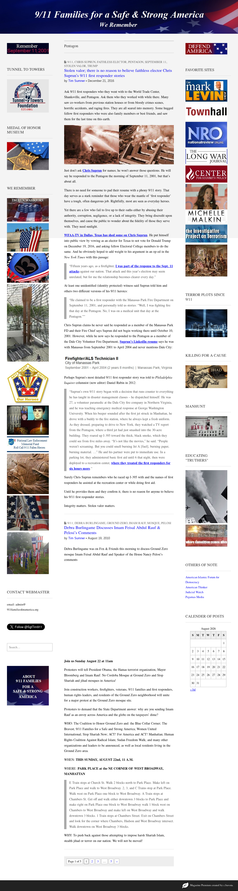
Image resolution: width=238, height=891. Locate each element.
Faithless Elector (112, 62)
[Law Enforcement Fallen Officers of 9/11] (28, 451)
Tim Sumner (76, 81)
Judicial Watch (194, 592)
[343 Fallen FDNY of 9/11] (28, 493)
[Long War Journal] (206, 163)
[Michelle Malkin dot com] (206, 222)
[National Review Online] (206, 147)
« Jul (193, 690)
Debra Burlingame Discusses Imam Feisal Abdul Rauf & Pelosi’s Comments (112, 530)
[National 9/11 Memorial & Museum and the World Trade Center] (28, 360)
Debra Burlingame (90, 523)
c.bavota (228, 885)
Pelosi (166, 523)
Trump (92, 66)
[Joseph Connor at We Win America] (206, 275)
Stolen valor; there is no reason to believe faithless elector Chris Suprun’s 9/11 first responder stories (118, 72)
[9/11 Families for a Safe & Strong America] (119, 17)
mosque (153, 523)
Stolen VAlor (75, 66)
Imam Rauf (137, 523)
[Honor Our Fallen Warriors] (28, 221)
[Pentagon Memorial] (28, 251)
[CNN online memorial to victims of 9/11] (28, 434)
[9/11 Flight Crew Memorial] (28, 403)
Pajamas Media (194, 597)
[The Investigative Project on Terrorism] (206, 242)
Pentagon (135, 62)
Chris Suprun (85, 62)
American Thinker (196, 587)
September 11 (155, 62)
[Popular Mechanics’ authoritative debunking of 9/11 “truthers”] (206, 522)
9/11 (70, 62)
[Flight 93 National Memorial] (28, 282)
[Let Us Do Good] (28, 573)
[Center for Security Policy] (206, 181)
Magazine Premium (200, 885)
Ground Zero (117, 523)
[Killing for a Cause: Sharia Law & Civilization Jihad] (206, 387)
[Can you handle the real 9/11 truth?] (206, 546)
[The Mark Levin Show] (206, 101)
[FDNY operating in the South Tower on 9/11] (28, 530)
